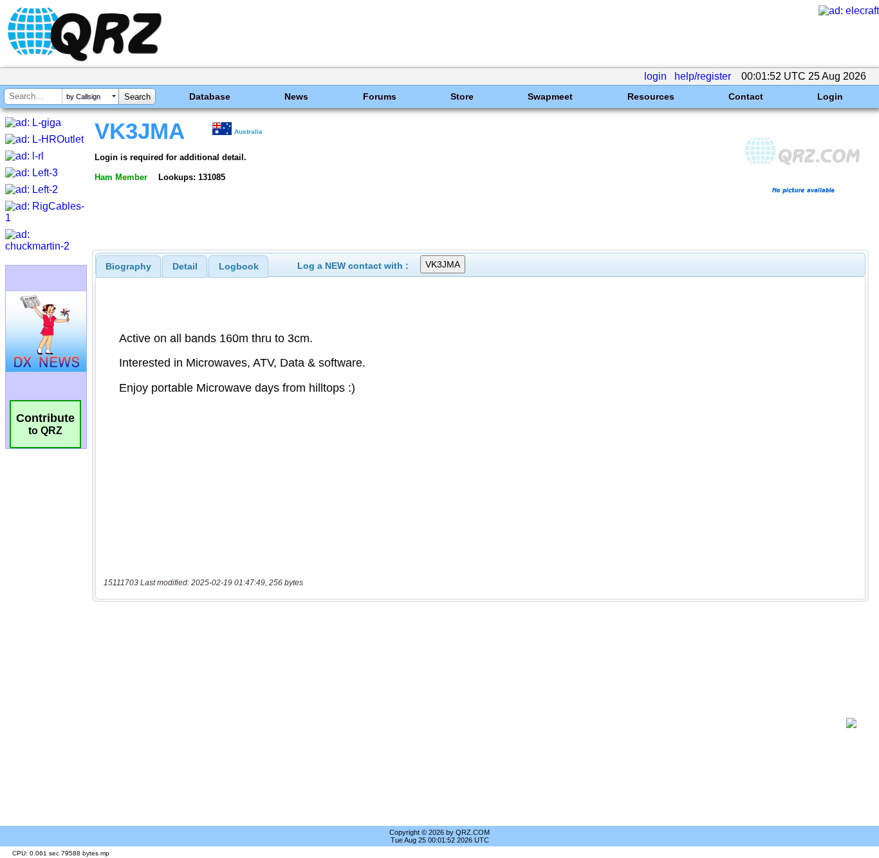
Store (462, 96)
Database (209, 96)
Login (830, 96)
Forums (379, 96)
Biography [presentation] (128, 266)
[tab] (128, 266)
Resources (650, 96)
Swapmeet (550, 96)
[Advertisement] (473, 723)
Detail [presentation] (185, 266)
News (296, 96)
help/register (702, 76)
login (655, 76)
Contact (745, 96)
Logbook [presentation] (239, 266)
